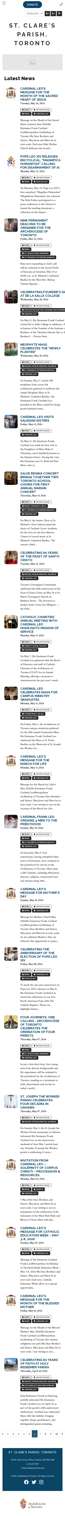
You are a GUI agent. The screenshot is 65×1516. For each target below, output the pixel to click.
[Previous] (2, 1433)
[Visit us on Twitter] (34, 1482)
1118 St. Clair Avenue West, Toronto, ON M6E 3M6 (32, 1459)
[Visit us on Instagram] (41, 1482)
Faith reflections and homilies (39, 1385)
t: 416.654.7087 (32, 1464)
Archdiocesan (43, 110)
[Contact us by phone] (61, 4)
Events (39, 1189)
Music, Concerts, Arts (35, 506)
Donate (32, 4)
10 (57, 1434)
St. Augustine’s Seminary (36, 253)
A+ (47, 13)
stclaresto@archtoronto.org (32, 1468)
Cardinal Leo (42, 114)
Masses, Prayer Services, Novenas (40, 366)
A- (53, 13)
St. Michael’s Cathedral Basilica (39, 257)
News (27, 110)
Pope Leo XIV (41, 182)
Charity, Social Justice (35, 646)
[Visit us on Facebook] (26, 1482)
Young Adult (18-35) (34, 714)
